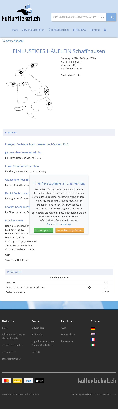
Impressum (67, 341)
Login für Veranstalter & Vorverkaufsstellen (43, 343)
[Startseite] (21, 12)
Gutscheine (38, 327)
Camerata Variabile (13, 40)
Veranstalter (9, 352)
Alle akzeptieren (43, 230)
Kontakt (95, 29)
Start (15, 29)
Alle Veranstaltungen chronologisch (13, 336)
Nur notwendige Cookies (70, 230)
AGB (63, 327)
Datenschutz (68, 334)
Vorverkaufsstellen (33, 29)
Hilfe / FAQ (79, 29)
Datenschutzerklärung (59, 224)
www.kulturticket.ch (29, 394)
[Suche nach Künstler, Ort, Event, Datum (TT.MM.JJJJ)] (111, 17)
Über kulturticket (59, 29)
